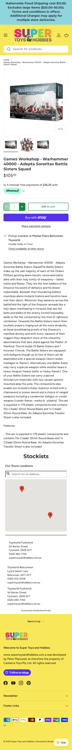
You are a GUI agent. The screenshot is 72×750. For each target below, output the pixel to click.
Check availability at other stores (26, 248)
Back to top (34, 621)
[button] (50, 515)
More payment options (36, 226)
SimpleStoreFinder (42, 610)
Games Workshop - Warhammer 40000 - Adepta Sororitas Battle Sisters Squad (34, 63)
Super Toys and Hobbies (22, 741)
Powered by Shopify (45, 741)
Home (6, 60)
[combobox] (36, 49)
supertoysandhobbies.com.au (25, 557)
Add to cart (48, 206)
